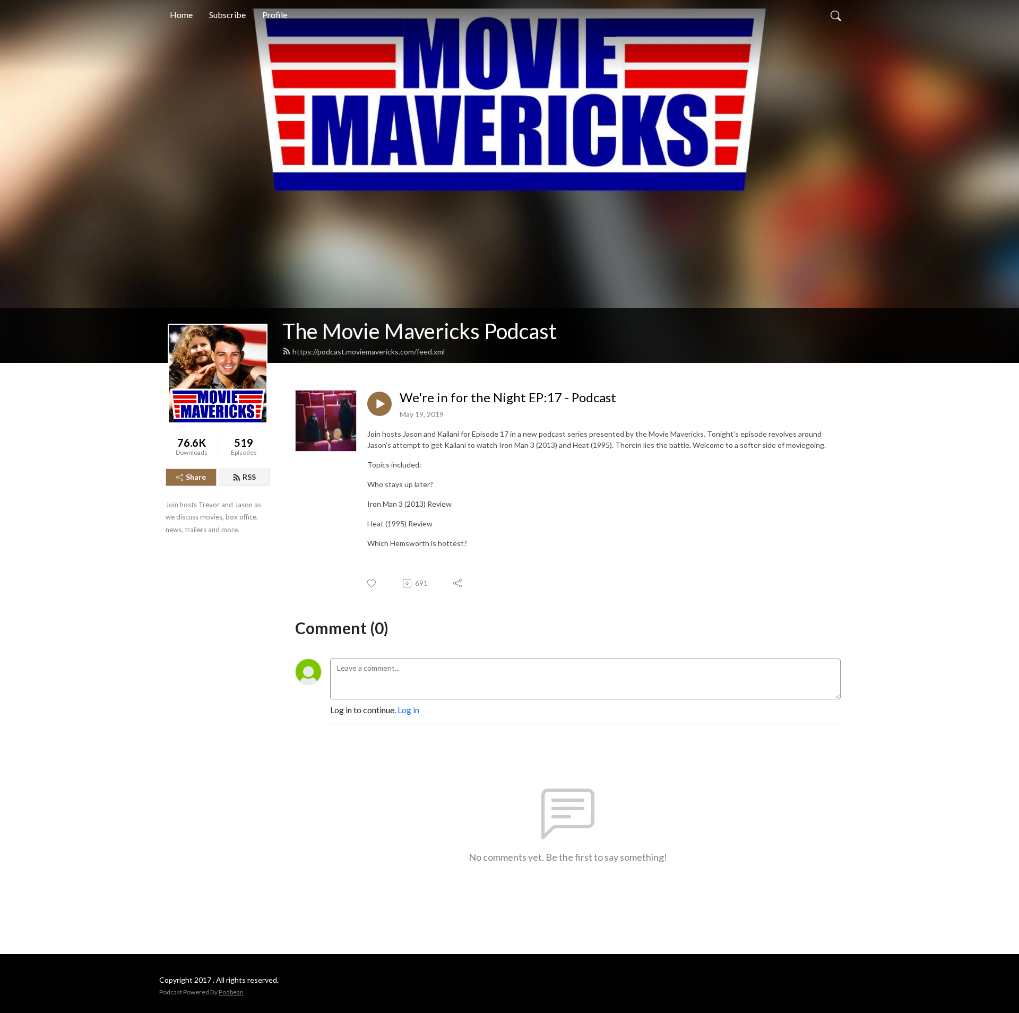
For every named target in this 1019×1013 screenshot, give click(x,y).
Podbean (231, 992)
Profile (274, 15)
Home (181, 15)
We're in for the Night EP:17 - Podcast (508, 397)
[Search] (835, 14)
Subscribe (227, 15)
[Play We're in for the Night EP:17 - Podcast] (379, 404)
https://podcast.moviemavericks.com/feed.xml (368, 351)
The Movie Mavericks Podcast (419, 331)
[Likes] (372, 583)
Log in (408, 710)
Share (196, 476)
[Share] (458, 583)
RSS (249, 476)
